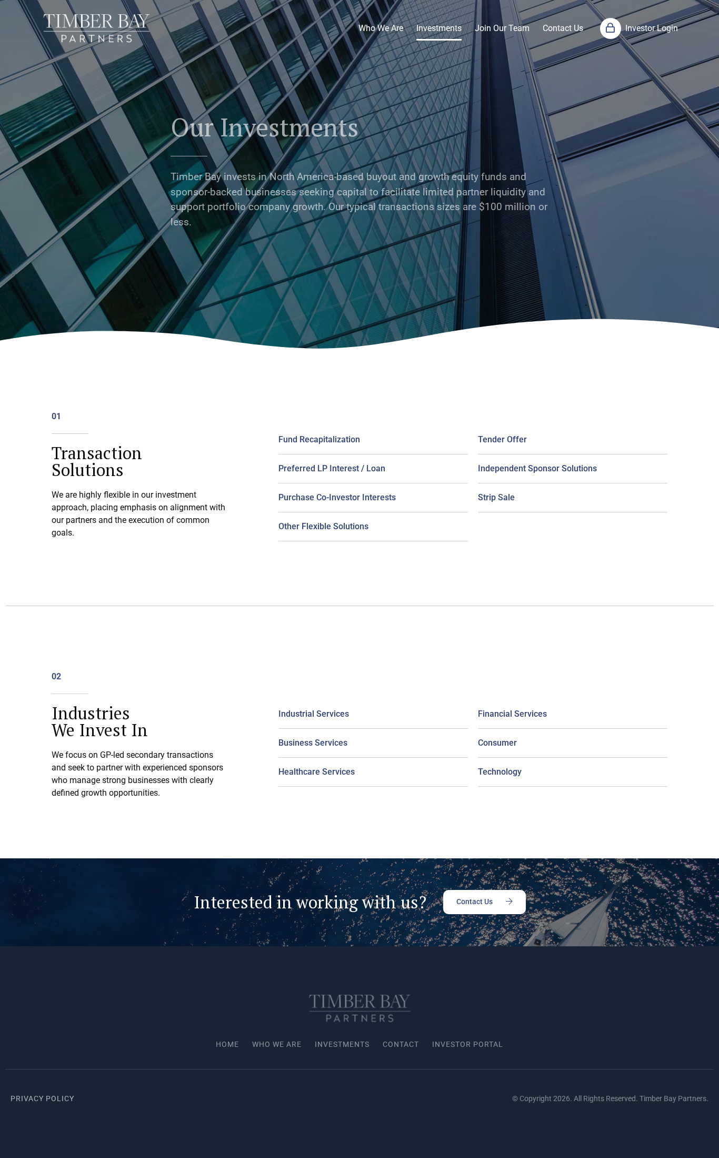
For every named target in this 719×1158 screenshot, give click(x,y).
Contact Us (563, 28)
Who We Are (380, 28)
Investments (439, 28)
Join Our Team (502, 28)
